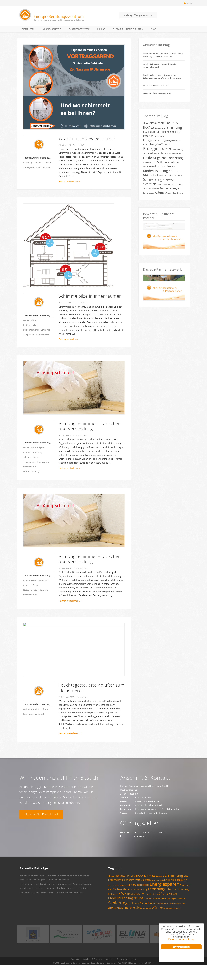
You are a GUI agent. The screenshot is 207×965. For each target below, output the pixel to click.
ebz (145, 131)
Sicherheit (149, 184)
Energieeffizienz (160, 144)
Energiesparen (158, 149)
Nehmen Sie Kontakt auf (41, 814)
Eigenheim (154, 131)
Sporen (37, 457)
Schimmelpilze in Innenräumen (90, 296)
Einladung (27, 162)
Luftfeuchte (28, 452)
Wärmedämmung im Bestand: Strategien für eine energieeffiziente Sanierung (163, 55)
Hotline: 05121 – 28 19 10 (185, 3)
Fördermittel (154, 153)
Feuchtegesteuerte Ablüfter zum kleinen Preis (91, 687)
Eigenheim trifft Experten (136, 879)
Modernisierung (155, 171)
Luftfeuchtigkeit (30, 325)
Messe (171, 166)
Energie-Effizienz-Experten (128, 29)
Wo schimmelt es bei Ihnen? (87, 138)
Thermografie (43, 461)
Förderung (151, 157)
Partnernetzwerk (79, 29)
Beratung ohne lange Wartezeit (157, 93)
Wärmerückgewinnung (174, 193)
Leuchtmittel (149, 166)
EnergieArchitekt (51, 29)
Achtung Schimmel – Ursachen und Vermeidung (90, 425)
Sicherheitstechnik (163, 184)
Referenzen (97, 959)
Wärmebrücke (29, 466)
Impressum (109, 959)
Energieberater (30, 580)
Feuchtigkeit (33, 709)
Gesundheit (43, 580)
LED (177, 162)
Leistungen (27, 29)
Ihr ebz (101, 29)
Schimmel (47, 162)
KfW (156, 162)
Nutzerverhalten (30, 589)
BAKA (146, 128)
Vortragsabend (30, 167)
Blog (153, 29)
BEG (152, 127)
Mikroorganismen (31, 329)
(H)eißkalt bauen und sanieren (69, 892)
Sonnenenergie (169, 188)
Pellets (146, 175)
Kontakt (85, 959)
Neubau (174, 171)
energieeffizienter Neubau (118, 885)
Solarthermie (153, 188)
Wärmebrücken (43, 334)
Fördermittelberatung (172, 153)
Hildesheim (148, 162)
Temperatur (28, 334)
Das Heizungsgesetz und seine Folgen (36, 892)
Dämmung (173, 127)
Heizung (177, 158)
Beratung (159, 127)
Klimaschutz (167, 162)
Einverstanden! (181, 946)
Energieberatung (154, 140)
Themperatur (29, 461)
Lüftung (38, 452)
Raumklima (28, 714)
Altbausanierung (159, 123)
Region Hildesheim (174, 175)
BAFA (174, 123)
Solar (145, 189)
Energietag (178, 149)
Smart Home (177, 184)
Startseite (75, 959)
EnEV (145, 154)
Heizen (26, 320)
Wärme (160, 192)
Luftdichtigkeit (37, 447)
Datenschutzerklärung (126, 959)
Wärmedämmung (31, 471)
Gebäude (38, 162)
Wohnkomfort (44, 167)
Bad (25, 709)
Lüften (34, 320)
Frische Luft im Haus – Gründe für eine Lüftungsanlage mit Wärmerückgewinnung (162, 76)
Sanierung (153, 179)
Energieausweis (160, 136)
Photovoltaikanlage (158, 175)
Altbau (146, 123)
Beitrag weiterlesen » (69, 181)
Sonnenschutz (148, 193)
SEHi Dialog (82, 888)
